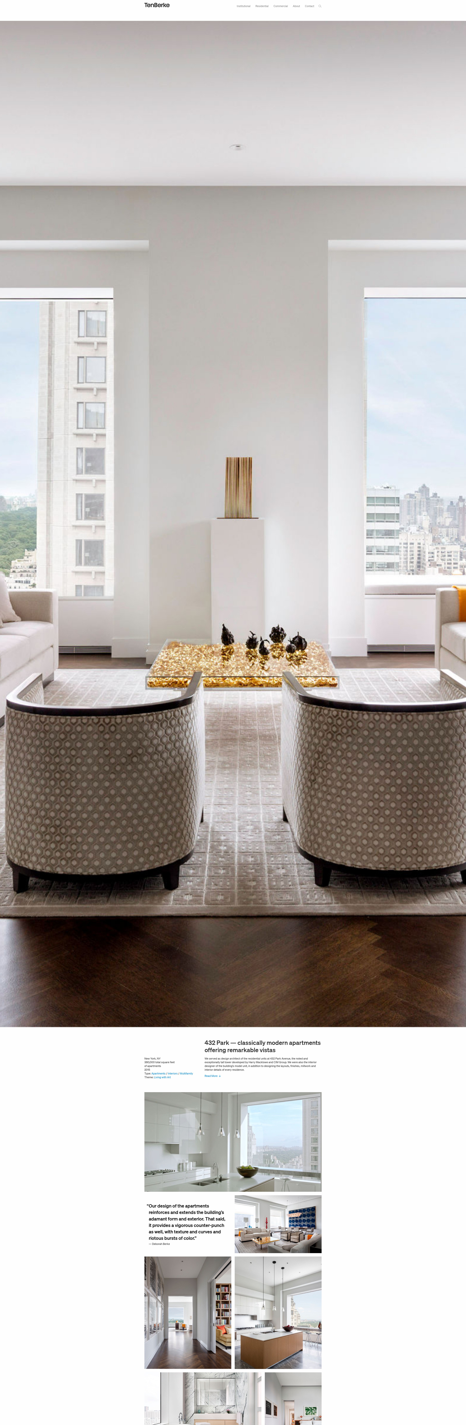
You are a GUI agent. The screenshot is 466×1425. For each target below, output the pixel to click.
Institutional (243, 6)
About (296, 6)
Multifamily (186, 1073)
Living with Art (162, 1077)
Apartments (158, 1073)
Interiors (173, 1073)
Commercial (281, 6)
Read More (211, 1075)
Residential (262, 6)
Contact (309, 6)
